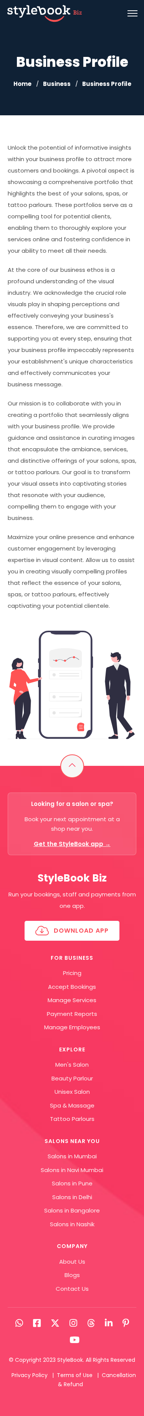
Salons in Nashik (72, 1224)
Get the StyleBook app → (72, 844)
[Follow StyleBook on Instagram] (73, 1323)
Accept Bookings (72, 987)
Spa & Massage (72, 1105)
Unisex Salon (72, 1092)
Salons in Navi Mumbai (72, 1170)
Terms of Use (75, 1375)
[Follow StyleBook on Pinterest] (125, 1323)
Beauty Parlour (72, 1078)
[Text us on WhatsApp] (19, 1323)
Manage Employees (72, 1027)
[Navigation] (132, 13)
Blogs (72, 1275)
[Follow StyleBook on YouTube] (74, 1340)
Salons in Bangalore (72, 1210)
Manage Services (72, 1000)
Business (57, 84)
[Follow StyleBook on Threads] (91, 1323)
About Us (72, 1262)
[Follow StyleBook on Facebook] (37, 1323)
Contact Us (72, 1289)
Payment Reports (72, 1014)
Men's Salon (72, 1065)
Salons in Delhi (72, 1197)
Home (22, 84)
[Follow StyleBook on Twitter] (55, 1323)
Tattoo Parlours (72, 1119)
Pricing (72, 973)
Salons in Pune (72, 1183)
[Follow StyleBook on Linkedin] (109, 1323)
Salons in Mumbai (72, 1156)
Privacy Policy (30, 1375)
